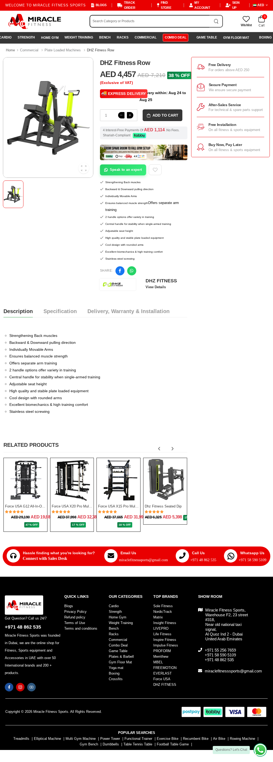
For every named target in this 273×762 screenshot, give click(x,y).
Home (10, 50)
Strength (26, 37)
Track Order (129, 5)
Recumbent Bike (195, 739)
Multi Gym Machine (81, 739)
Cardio (114, 606)
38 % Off (179, 75)
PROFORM (162, 651)
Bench (105, 37)
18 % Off (125, 524)
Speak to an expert (126, 170)
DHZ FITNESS (164, 685)
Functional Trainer (138, 739)
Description (18, 311)
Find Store (166, 5)
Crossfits (116, 679)
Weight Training (79, 37)
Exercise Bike (167, 739)
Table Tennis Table (137, 744)
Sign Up (236, 5)
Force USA (161, 679)
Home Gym (49, 38)
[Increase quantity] (130, 115)
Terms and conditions (80, 628)
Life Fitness (162, 634)
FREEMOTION (164, 668)
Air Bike (219, 739)
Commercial (145, 37)
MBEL (158, 662)
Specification (60, 311)
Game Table (206, 37)
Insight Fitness (164, 623)
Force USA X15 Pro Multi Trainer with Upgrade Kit (136, 506)
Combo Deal (175, 37)
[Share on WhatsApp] (131, 270)
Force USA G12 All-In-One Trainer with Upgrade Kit (44, 506)
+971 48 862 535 (203, 560)
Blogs (101, 5)
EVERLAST (162, 673)
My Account (202, 5)
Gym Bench (89, 744)
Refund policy (74, 617)
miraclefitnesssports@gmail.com (143, 560)
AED (260, 5)
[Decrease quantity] (121, 115)
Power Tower (110, 739)
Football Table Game (173, 744)
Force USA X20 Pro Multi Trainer (77, 506)
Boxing (114, 673)
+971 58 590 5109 (252, 560)
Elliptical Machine (47, 739)
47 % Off (32, 524)
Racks (122, 37)
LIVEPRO (160, 628)
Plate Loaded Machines (63, 50)
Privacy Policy (75, 612)
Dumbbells (111, 744)
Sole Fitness (163, 606)
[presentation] (159, 448)
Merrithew (160, 657)
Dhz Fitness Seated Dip (163, 506)
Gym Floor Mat (236, 38)
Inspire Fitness (164, 640)
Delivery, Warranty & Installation (128, 311)
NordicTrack (162, 612)
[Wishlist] (30, 495)
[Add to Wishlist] (155, 169)
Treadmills (21, 739)
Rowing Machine (242, 739)
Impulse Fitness (165, 645)
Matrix (158, 617)
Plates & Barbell (121, 657)
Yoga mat (116, 668)
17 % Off (78, 524)
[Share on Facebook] (120, 270)
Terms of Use (74, 623)
